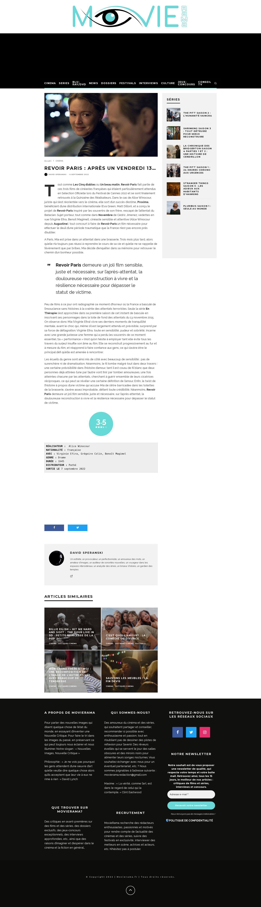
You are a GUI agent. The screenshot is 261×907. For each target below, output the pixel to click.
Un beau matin (110, 184)
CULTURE (168, 83)
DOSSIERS (108, 83)
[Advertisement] (130, 56)
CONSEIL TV (204, 83)
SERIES (64, 83)
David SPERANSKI (57, 175)
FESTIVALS (127, 83)
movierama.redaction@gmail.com (125, 774)
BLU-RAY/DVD (79, 83)
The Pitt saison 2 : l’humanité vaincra (197, 114)
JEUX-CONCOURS (186, 83)
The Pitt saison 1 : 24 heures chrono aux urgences (196, 170)
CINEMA (50, 83)
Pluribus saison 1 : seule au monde (197, 207)
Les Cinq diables (84, 184)
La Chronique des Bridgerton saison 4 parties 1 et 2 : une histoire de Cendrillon (197, 151)
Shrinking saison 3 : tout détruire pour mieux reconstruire (197, 132)
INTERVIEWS (148, 83)
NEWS (93, 83)
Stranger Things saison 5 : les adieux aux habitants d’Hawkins (195, 189)
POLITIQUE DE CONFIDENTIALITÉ (191, 820)
